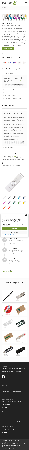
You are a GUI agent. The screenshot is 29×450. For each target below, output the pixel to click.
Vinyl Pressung (5, 407)
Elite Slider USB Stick (5, 356)
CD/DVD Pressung (6, 404)
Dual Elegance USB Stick (19, 342)
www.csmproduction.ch (9, 412)
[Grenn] (19, 202)
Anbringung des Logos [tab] (9, 92)
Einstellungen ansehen (14, 232)
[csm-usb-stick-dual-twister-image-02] (9, 62)
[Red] (9, 207)
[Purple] (4, 202)
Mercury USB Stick (5, 328)
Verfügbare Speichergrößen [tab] (10, 73)
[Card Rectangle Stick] (20, 322)
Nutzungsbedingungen (18, 445)
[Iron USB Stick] (20, 295)
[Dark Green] (14, 202)
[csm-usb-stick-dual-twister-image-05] (24, 62)
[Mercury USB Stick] (8, 322)
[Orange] (4, 207)
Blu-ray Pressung (5, 406)
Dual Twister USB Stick (8, 8)
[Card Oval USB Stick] (8, 309)
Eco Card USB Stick (18, 315)
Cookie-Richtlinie (8, 234)
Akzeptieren (14, 228)
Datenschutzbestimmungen (7, 445)
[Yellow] (24, 202)
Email (20, 421)
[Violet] (9, 202)
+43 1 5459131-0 (7, 432)
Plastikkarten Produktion (7, 409)
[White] (14, 182)
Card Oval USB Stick (5, 315)
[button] (26, 215)
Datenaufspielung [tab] (8, 110)
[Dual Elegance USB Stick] (20, 336)
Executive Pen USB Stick (6, 301)
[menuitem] (23, 3)
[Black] (14, 197)
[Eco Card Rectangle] (8, 336)
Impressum (21, 234)
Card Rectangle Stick (18, 328)
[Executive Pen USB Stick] (8, 295)
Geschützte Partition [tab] (9, 147)
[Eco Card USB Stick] (20, 309)
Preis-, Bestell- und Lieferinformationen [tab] (13, 98)
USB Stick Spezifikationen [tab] (10, 95)
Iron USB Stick (17, 301)
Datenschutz (15, 234)
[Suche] (23, 3)
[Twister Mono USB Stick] (20, 350)
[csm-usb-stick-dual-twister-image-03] (14, 62)
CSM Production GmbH (20, 368)
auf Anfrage (19, 80)
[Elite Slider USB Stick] (8, 350)
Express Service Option (7, 271)
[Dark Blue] (24, 197)
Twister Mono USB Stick (19, 356)
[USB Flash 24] (12, 3)
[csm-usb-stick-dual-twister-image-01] (4, 62)
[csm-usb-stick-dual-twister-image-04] (19, 62)
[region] (14, 81)
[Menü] (26, 3)
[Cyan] (19, 197)
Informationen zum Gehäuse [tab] (11, 89)
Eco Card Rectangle (5, 342)
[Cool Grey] (9, 197)
